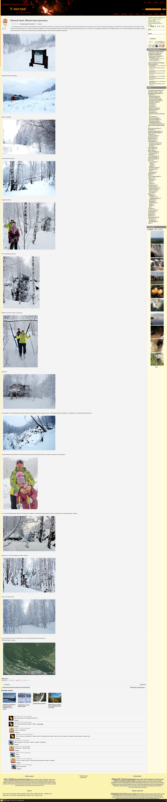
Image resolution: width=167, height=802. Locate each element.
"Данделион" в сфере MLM (154, 90)
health (142, 797)
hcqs (43, 785)
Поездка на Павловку (154, 119)
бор (129, 785)
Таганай (159, 781)
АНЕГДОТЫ (52, 781)
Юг (149, 207)
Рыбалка (151, 145)
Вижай (149, 785)
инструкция (40, 724)
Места (144, 14)
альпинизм (133, 795)
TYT (22, 724)
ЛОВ (27, 781)
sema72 (37, 795)
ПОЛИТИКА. (45, 779)
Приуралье (152, 196)
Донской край (137, 787)
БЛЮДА (32, 779)
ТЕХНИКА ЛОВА (38, 779)
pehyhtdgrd (152, 57)
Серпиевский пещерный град (156, 123)
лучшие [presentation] (155, 229)
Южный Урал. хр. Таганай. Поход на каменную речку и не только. (54, 706)
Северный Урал (127, 782)
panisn (4, 793)
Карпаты (24, 781)
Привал (150, 174)
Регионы (150, 193)
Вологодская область (156, 785)
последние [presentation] (160, 229)
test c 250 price (32, 782)
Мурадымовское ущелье (146, 784)
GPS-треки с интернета (154, 128)
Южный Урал (7, 684)
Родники (151, 183)
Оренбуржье (115, 784)
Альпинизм (151, 129)
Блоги (162, 14)
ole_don (10, 795)
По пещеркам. (152, 116)
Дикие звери (151, 150)
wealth (139, 797)
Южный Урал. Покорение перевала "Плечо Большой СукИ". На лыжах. (9, 706)
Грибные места (152, 140)
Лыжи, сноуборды (153, 135)
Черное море (141, 781)
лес (158, 798)
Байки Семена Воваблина (154, 132)
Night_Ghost (17, 716)
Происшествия (152, 169)
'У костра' (17, 9)
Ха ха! (20, 781)
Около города (152, 191)
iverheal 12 (23, 785)
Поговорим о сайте (153, 167)
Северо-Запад (152, 202)
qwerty (8, 793)
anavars (33, 785)
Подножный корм (153, 156)
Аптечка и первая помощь (154, 131)
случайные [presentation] (150, 229)
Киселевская (159, 795)
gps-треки (9, 779)
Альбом (131, 14)
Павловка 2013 (152, 112)
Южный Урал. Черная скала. (138, 687)
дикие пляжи (122, 784)
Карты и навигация (153, 151)
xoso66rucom (37, 793)
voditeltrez (46, 793)
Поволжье (151, 195)
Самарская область (154, 198)
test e (27, 782)
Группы (150, 14)
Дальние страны (153, 189)
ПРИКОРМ (31, 781)
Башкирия (131, 779)
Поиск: (143, 9)
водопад (124, 793)
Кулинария (151, 154)
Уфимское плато (116, 782)
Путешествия (31, 23)
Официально (83, 777)
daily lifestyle (156, 797)
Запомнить (153, 38)
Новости (151, 166)
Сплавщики (151, 212)
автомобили (20, 779)
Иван (32, 793)
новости (6, 781)
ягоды (132, 798)
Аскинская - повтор (153, 102)
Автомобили (152, 220)
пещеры (115, 793)
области (146, 785)
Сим (154, 784)
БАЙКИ (5, 782)
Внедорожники (152, 221)
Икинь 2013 (152, 110)
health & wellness (148, 797)
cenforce (50, 782)
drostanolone (21, 783)
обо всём (29, 785)
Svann (15, 740)
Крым (158, 782)
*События (150, 94)
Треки (149, 223)
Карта (149, 2)
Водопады (151, 179)
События (137, 14)
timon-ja (5, 25)
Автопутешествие (133, 797)
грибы (134, 794)
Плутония (150, 795)
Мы (149, 160)
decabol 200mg (28, 783)
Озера (150, 180)
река (130, 794)
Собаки (151, 164)
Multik (18, 793)
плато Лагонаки (151, 781)
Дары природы (152, 141)
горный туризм (122, 797)
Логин (149, 29)
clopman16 (5, 795)
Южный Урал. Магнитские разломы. (29, 20)
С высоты (150, 208)
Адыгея (134, 784)
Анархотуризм (152, 186)
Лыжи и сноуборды (153, 157)
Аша (154, 795)
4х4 (127, 797)
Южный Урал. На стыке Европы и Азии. (23, 705)
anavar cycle (38, 785)
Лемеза (120, 795)
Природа (150, 177)
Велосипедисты (152, 137)
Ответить (16, 720)
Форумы (156, 14)
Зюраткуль (153, 782)
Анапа (137, 782)
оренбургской (140, 785)
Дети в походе (151, 148)
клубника (151, 798)
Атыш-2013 (152, 105)
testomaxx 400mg (13, 783)
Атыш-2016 (152, 106)
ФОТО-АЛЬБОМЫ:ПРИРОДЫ (41, 781)
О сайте (162, 2)
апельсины (123, 798)
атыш (135, 798)
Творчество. (151, 215)
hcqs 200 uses (48, 783)
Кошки (151, 163)
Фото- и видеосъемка (154, 176)
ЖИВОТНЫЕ (12, 781)
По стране (151, 192)
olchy (33, 795)
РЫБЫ (16, 781)
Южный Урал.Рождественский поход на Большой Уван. (16, 687)
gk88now (8, 800)
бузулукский (133, 785)
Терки (150, 170)
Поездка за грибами (154, 118)
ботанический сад (141, 798)
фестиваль (141, 794)
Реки (150, 182)
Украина (151, 205)
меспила (128, 798)
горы (147, 798)
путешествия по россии (20, 782)
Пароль (150, 33)
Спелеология (151, 211)
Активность (116, 14)
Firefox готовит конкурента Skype (156, 125)
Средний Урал (141, 779)
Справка (155, 2)
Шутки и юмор (152, 172)
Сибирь (151, 204)
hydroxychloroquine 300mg (38, 783)
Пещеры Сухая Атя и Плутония (157, 113)
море (158, 794)
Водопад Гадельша (153, 107)
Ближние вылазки (24, 23)
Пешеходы (151, 173)
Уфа (133, 782)
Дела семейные (152, 147)
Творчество (151, 214)
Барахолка (150, 134)
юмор (27, 779)
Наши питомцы (152, 161)
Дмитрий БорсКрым (21, 795)
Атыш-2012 (152, 103)
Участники (124, 14)
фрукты (155, 798)
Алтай (53, 779)
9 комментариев (143, 684)
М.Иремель (129, 784)
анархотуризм (10, 782)
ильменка (128, 795)
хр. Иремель (144, 787)
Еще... (156, 366)
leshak (14, 795)
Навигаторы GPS (153, 153)
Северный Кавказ (123, 785)
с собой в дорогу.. (152, 209)
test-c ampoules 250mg (41, 782)
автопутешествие (151, 794)
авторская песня (144, 795)
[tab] (151, 229)
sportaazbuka (13, 793)
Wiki (145, 2)
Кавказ (50, 779)
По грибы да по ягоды (154, 142)
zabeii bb (29, 795)
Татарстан (131, 787)
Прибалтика (152, 199)
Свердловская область (128, 781)
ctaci (51, 793)
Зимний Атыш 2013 (153, 109)
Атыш (124, 795)
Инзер (141, 782)
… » (160, 60)
